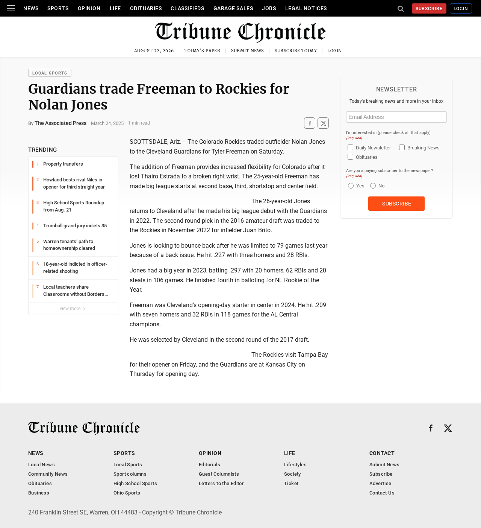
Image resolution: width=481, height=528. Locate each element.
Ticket (291, 483)
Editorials (209, 464)
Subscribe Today (296, 50)
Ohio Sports (126, 493)
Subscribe (429, 8)
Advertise (380, 483)
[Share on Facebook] (309, 123)
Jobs (269, 8)
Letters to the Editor (221, 483)
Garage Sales (233, 8)
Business (38, 493)
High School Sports (135, 483)
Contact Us (382, 493)
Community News (48, 474)
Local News (41, 464)
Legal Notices (306, 8)
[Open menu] (11, 8)
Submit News (247, 50)
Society (292, 474)
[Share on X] (323, 123)
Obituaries (146, 8)
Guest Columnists (219, 474)
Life (115, 8)
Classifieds (187, 8)
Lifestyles (295, 464)
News (30, 8)
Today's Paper (203, 50)
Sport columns (130, 474)
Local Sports (49, 73)
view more (71, 308)
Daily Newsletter (373, 148)
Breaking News (423, 148)
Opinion (89, 8)
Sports (57, 8)
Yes (359, 186)
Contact (382, 453)
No (381, 186)
